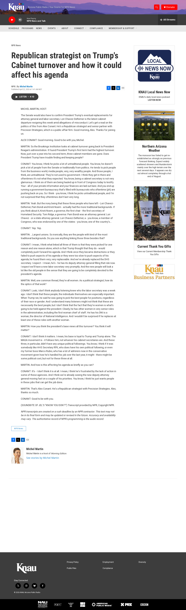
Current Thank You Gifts (154, 246)
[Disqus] (93, 515)
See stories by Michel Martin (42, 457)
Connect (79, 28)
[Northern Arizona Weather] (154, 125)
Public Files (71, 568)
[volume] (20, 20)
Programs (27, 28)
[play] (12, 19)
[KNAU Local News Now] (154, 65)
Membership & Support (121, 28)
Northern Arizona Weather (154, 148)
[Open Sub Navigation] (44, 28)
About (65, 28)
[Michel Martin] (17, 455)
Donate (170, 7)
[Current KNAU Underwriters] (154, 271)
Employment (108, 562)
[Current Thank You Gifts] (154, 213)
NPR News (16, 45)
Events (52, 28)
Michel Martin (26, 86)
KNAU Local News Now (154, 92)
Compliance (96, 28)
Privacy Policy (73, 562)
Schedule (14, 28)
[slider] (24, 19)
